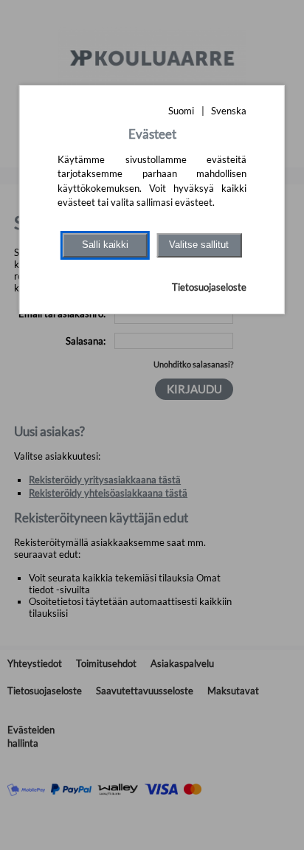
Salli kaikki (105, 244)
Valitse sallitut (199, 244)
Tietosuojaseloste (209, 287)
